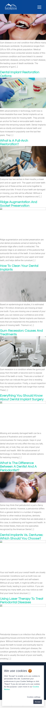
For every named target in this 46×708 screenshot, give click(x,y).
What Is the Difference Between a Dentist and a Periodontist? (18, 466)
